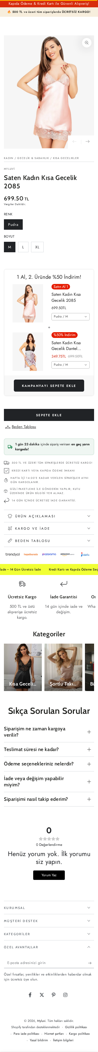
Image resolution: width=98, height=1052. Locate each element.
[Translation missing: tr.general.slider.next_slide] (87, 142)
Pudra (15, 226)
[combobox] (70, 316)
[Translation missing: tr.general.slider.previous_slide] (74, 142)
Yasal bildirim (39, 1040)
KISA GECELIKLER (66, 158)
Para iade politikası (26, 1034)
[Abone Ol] (91, 963)
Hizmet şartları (54, 1034)
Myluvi (9, 169)
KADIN (9, 158)
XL (39, 248)
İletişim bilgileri (63, 1040)
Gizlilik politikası (76, 1027)
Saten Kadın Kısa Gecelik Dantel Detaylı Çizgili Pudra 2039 (69, 346)
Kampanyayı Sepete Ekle (49, 385)
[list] (49, 600)
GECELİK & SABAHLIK (33, 158)
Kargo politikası (79, 1034)
